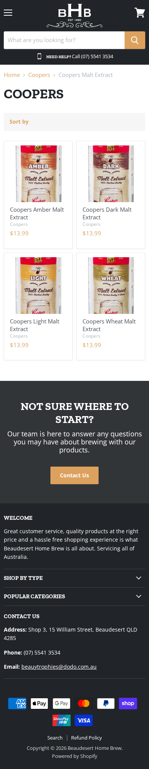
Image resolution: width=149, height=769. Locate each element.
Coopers (39, 75)
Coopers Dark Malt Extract (107, 213)
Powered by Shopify (74, 756)
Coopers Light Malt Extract (34, 325)
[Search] (135, 40)
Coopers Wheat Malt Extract (109, 325)
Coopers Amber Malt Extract (37, 213)
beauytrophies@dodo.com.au (59, 666)
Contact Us (74, 475)
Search (55, 737)
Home (12, 75)
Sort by (19, 122)
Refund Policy (86, 737)
